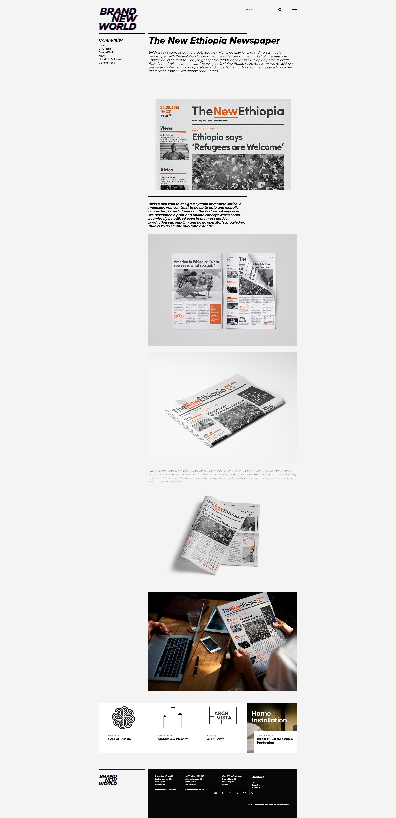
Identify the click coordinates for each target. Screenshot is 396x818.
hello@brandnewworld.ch (165, 789)
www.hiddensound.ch (194, 789)
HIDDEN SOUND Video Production (275, 741)
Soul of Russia (119, 739)
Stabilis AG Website (173, 739)
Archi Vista (215, 739)
